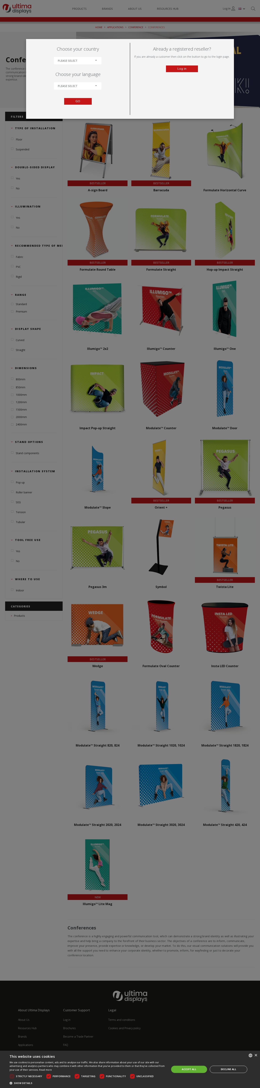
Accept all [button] (189, 1069)
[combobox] (77, 60)
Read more (45, 1069)
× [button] (255, 1055)
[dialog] (130, 1069)
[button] (87, 1083)
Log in (182, 69)
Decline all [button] (228, 1069)
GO (78, 101)
